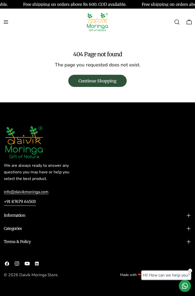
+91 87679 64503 (20, 201)
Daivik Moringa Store (38, 275)
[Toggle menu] (6, 22)
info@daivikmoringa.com (26, 192)
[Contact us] (185, 286)
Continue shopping (97, 80)
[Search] (177, 22)
